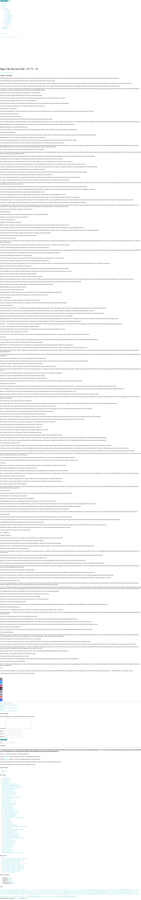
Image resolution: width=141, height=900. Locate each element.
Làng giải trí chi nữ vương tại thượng (12, 797)
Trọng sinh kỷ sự (7, 839)
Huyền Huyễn (9, 15)
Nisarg (26, 898)
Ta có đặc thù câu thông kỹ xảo (10, 813)
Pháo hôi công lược (8, 807)
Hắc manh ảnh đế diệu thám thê (11, 785)
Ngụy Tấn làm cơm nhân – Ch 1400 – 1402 (13, 860)
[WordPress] (70, 679)
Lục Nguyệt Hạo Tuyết (14, 892)
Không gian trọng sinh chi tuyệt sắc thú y (13, 786)
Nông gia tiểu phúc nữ (8, 805)
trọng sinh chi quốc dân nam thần (61, 894)
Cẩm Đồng (5, 782)
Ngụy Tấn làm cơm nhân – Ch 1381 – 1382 (13, 869)
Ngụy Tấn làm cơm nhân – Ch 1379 (11, 871)
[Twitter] (70, 684)
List (4, 6)
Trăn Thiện (26, 894)
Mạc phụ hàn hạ (7, 801)
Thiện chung (6, 819)
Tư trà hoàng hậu (7, 845)
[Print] (70, 695)
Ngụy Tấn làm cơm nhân (6, 703)
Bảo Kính (2, 890)
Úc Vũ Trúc (15, 704)
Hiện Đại (8, 14)
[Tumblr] (70, 688)
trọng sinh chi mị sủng (46, 894)
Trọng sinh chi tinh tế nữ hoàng (11, 835)
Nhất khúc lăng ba (60, 892)
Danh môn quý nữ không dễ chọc (11, 784)
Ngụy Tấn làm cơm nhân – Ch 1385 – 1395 (13, 866)
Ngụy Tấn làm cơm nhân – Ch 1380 (11, 870)
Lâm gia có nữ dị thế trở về (9, 792)
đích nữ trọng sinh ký (68, 896)
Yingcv (10, 0)
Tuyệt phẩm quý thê (8, 846)
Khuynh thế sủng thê (8, 789)
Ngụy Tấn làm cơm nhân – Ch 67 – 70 (9, 706)
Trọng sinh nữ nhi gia (8, 842)
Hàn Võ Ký (35, 890)
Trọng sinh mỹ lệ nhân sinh (9, 841)
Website (2, 736)
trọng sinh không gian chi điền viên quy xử (111, 894)
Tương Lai (8, 19)
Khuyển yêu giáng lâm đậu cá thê (11, 788)
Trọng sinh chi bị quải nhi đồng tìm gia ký (13, 829)
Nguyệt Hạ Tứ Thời (37, 892)
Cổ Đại (7, 9)
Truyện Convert (7, 22)
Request (5, 28)
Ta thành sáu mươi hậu (8, 816)
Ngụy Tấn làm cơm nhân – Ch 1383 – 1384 (13, 867)
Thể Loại (5, 8)
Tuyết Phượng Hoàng (19, 896)
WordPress (17, 898)
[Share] (70, 700)
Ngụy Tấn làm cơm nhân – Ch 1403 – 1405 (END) (15, 858)
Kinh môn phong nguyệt (9, 791)
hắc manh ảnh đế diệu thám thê (43, 890)
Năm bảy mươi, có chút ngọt (10, 803)
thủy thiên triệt (12, 894)
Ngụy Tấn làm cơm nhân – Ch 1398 (11, 863)
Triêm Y (23, 894)
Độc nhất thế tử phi (8, 851)
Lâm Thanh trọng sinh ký (9, 794)
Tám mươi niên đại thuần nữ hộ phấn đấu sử (14, 817)
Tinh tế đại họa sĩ (7, 823)
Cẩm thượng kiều (7, 781)
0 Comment (11, 72)
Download (5, 27)
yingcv (7, 72)
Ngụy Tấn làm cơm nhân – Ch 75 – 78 (9, 709)
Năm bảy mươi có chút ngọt (88, 892)
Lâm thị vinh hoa (7, 795)
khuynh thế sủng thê (55, 890)
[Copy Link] (70, 691)
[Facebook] (70, 681)
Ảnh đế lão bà (6, 779)
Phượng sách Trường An (9, 808)
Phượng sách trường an (111, 892)
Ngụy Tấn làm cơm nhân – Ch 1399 (11, 861)
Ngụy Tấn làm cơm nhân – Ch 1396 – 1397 (13, 864)
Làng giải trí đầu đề (7, 798)
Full (7, 24)
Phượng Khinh (101, 892)
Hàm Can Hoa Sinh (28, 889)
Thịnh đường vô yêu (8, 822)
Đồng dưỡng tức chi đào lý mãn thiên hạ (13, 852)
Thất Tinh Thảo (134, 892)
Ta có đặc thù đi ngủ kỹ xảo (9, 814)
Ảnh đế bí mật (6, 778)
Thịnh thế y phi (7, 820)
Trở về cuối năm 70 (7, 827)
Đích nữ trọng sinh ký (8, 849)
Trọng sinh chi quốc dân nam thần (11, 833)
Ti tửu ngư (19, 894)
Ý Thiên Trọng (42, 896)
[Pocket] (70, 698)
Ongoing (8, 25)
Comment (3, 728)
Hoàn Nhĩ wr (21, 890)
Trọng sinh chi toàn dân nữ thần (11, 836)
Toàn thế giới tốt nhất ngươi (10, 824)
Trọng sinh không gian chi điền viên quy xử (13, 838)
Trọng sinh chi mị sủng (8, 832)
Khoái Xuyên (9, 16)
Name (1, 731)
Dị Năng (8, 11)
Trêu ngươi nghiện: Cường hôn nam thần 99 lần (14, 826)
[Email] (70, 693)
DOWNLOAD (7, 756)
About (4, 5)
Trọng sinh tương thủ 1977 (9, 843)
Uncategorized (6, 848)
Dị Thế (7, 12)
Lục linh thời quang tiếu (9, 800)
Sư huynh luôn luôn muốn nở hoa (11, 811)
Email (1, 734)
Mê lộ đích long (28, 892)
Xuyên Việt (8, 21)
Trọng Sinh (8, 18)
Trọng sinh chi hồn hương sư (10, 830)
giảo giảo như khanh (11, 890)
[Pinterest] (70, 686)
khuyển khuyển (64, 890)
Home (4, 3)
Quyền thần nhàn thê (8, 810)
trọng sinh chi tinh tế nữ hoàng (78, 894)
